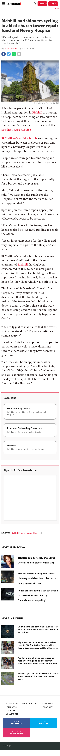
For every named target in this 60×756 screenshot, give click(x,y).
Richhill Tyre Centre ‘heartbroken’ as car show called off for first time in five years (38, 676)
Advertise (47, 704)
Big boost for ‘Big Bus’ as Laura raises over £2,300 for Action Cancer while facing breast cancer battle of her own (38, 645)
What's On (12, 714)
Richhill (37, 112)
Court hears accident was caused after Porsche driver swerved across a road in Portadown (38, 629)
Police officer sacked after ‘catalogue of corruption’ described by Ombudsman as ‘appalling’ (38, 595)
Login (53, 4)
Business (12, 707)
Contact (48, 707)
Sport (11, 711)
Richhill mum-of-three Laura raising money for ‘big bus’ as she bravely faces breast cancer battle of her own (37, 661)
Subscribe (42, 4)
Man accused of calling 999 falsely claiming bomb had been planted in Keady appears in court (37, 578)
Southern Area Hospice (30, 533)
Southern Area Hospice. (16, 130)
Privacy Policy (30, 704)
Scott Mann (10, 48)
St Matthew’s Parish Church (19, 138)
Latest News (12, 704)
